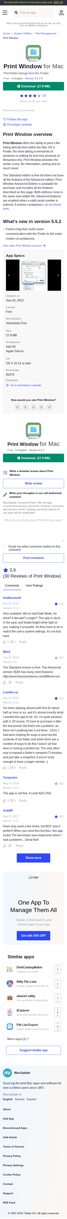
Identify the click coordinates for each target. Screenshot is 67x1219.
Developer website (19, 124)
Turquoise (10, 778)
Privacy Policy (12, 1156)
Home (6, 33)
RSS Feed (9, 1202)
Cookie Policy (11, 1174)
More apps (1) (16, 1039)
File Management (46, 33)
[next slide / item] (58, 275)
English (8, 1099)
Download (35, 86)
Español (31, 1099)
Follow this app (17, 119)
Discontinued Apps (15, 1128)
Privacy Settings (13, 1165)
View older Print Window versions (22, 245)
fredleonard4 (12, 598)
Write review (33, 483)
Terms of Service (13, 1146)
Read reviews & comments (18, 110)
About (7, 1109)
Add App (8, 1118)
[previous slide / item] (8, 275)
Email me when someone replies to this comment (34, 548)
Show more (33, 858)
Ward (6, 652)
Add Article (10, 1137)
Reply (23, 642)
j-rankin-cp (10, 692)
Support (8, 1193)
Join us (58, 2)
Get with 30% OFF (33, 936)
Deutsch (20, 1099)
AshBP (8, 811)
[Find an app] (16, 12)
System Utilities (23, 33)
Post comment (33, 558)
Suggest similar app (34, 1050)
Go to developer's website (26, 385)
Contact (8, 1184)
